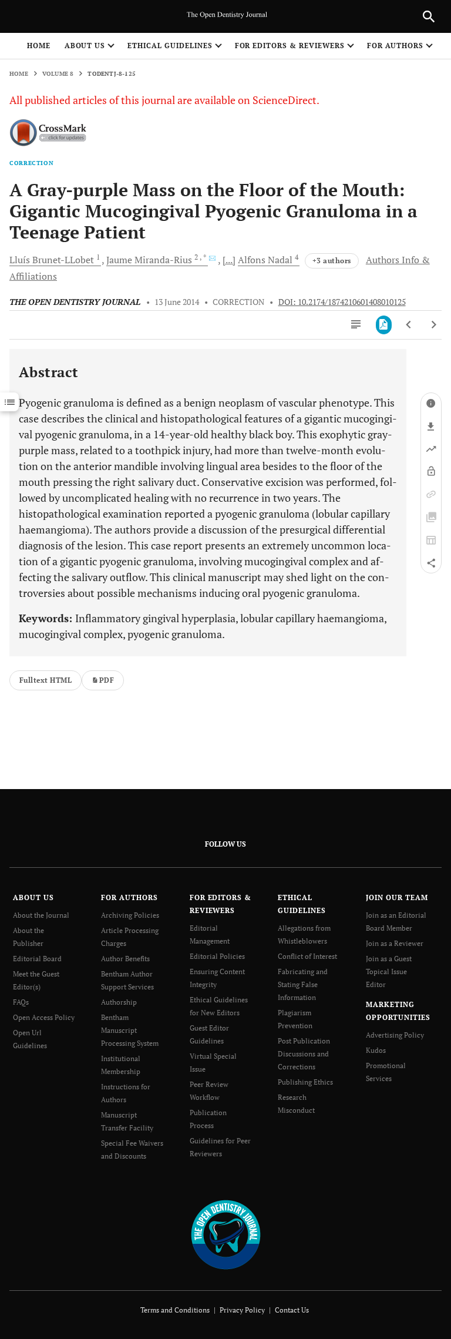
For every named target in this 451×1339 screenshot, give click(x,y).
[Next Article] (434, 325)
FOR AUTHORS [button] (395, 45)
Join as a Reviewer (394, 943)
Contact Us (292, 1310)
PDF (106, 680)
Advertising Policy (395, 1035)
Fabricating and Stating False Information (303, 984)
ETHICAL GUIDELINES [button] (169, 45)
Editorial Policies (217, 956)
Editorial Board (37, 958)
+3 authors (331, 260)
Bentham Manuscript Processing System (130, 1030)
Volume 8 (58, 74)
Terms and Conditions (175, 1310)
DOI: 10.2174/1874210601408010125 (342, 302)
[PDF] (384, 325)
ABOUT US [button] (85, 45)
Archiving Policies (130, 915)
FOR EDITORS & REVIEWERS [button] (290, 45)
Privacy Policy (242, 1310)
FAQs (21, 1002)
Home (39, 45)
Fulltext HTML (45, 680)
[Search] (428, 16)
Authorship (119, 1002)
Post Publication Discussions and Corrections (304, 1053)
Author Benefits (125, 958)
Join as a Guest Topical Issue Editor (389, 971)
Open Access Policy (44, 1017)
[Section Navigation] (9, 401)
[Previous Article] (409, 325)
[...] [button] (229, 259)
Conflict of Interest (307, 956)
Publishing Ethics (305, 1082)
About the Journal (41, 915)
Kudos (376, 1050)
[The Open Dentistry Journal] (225, 1234)
